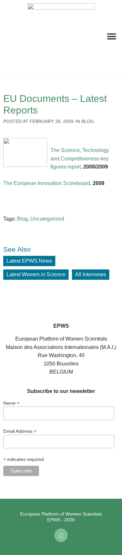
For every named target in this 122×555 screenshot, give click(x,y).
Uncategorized (47, 219)
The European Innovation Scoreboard (46, 183)
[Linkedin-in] (61, 535)
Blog (87, 121)
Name (11, 403)
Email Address (19, 431)
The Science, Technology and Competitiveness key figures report (79, 158)
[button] (9, 36)
